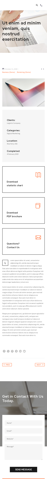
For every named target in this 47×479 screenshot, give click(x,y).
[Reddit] (24, 351)
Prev (8, 365)
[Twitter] (8, 351)
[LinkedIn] (20, 351)
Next (39, 365)
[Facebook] (4, 351)
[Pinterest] (12, 351)
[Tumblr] (16, 351)
